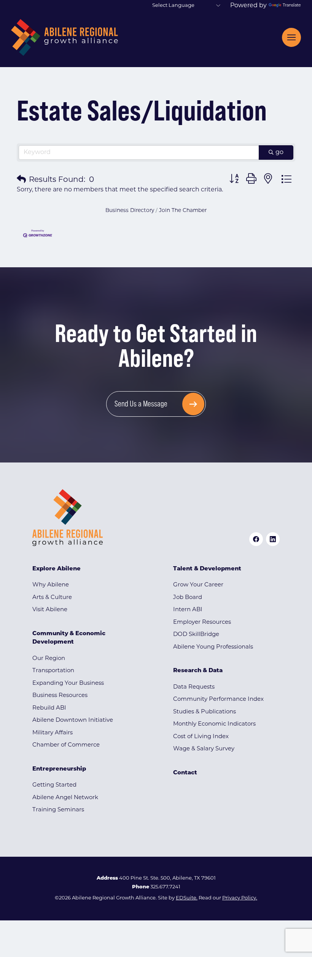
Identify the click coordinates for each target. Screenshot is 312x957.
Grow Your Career (198, 585)
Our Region (48, 659)
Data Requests (194, 687)
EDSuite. (186, 898)
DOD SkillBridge (196, 634)
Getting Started (54, 785)
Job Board (187, 598)
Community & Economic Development (68, 638)
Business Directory (129, 210)
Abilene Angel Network (65, 798)
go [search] (279, 152)
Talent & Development (207, 569)
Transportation (53, 671)
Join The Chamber (183, 210)
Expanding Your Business (68, 683)
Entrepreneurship (59, 769)
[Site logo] (64, 37)
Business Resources (60, 695)
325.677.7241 (165, 887)
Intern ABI (187, 610)
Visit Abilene (49, 610)
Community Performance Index (218, 699)
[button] (21, 180)
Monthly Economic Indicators (214, 724)
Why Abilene (50, 585)
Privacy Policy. (239, 898)
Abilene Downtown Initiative (72, 720)
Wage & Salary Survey (203, 749)
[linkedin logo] (273, 539)
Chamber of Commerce (66, 745)
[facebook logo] (256, 539)
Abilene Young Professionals (213, 647)
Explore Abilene (56, 569)
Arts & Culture (52, 598)
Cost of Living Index (201, 737)
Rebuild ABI (49, 708)
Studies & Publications (204, 712)
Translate (292, 5)
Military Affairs (52, 733)
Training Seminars (58, 810)
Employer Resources (202, 622)
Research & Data (198, 671)
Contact (185, 773)
